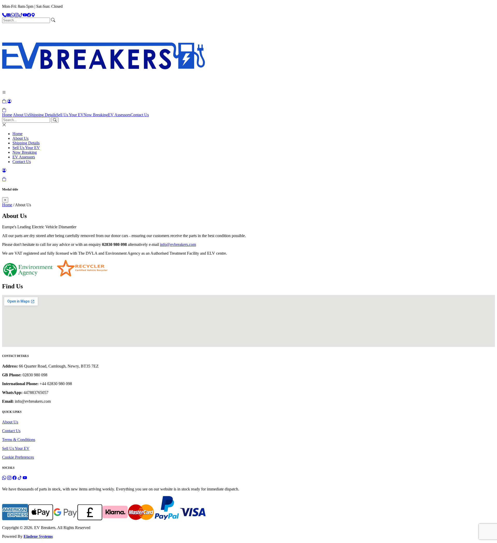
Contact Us (139, 115)
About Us (21, 115)
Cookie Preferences (18, 457)
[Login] (9, 101)
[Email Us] (8, 15)
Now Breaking (96, 115)
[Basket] (4, 110)
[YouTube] (25, 15)
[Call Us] (4, 15)
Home (7, 115)
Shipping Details (42, 115)
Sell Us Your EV (70, 115)
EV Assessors (119, 115)
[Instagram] (16, 15)
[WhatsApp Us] (12, 15)
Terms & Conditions (18, 439)
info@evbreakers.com (178, 244)
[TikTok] (21, 15)
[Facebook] (29, 15)
